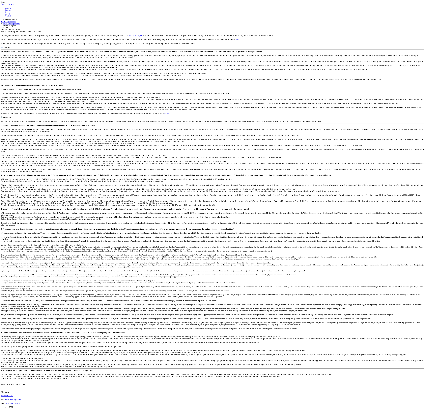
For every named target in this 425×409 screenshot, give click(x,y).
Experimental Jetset (7, 4)
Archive (8, 8)
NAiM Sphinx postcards (11, 24)
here (237, 40)
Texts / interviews (7, 396)
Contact (8, 16)
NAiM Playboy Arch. (8, 22)
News (7, 12)
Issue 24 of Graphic (135, 36)
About (7, 14)
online (166, 113)
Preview (8, 10)
